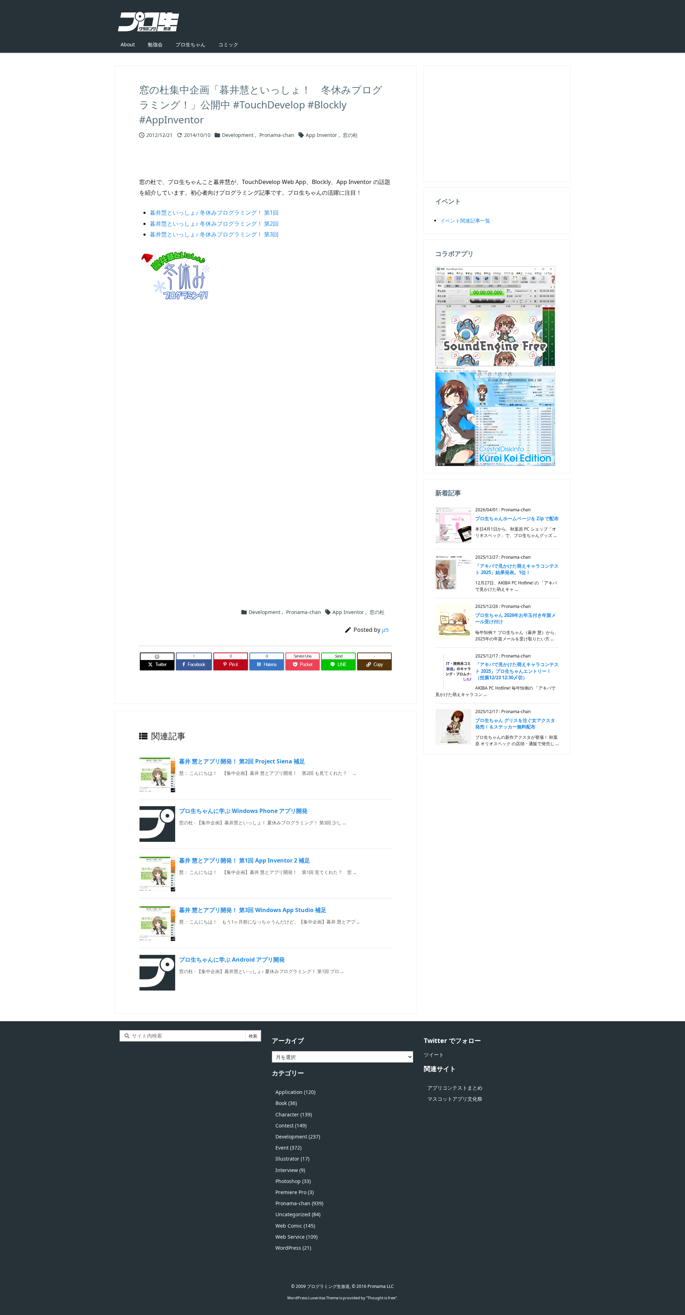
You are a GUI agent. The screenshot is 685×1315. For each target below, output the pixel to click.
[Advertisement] (265, 393)
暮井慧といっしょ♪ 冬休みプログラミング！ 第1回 (214, 212)
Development (238, 135)
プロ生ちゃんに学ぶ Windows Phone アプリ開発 (243, 811)
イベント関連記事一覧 (465, 220)
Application (295, 1092)
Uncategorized (297, 1214)
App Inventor (321, 135)
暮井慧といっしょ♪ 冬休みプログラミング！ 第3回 (214, 234)
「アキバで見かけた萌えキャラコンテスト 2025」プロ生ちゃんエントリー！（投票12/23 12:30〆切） (517, 670)
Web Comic (295, 1225)
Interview (290, 1170)
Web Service (296, 1236)
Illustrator (292, 1158)
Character (293, 1114)
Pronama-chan (276, 135)
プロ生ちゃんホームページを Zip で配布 (517, 518)
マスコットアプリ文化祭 (454, 1098)
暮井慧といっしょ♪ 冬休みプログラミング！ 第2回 (214, 223)
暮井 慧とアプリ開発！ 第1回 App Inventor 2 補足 (244, 860)
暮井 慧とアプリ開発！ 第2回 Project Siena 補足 (242, 761)
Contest (290, 1125)
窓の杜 (350, 135)
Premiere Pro (294, 1192)
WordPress (293, 1247)
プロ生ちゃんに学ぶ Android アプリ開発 (232, 959)
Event (288, 1147)
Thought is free (381, 1297)
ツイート (434, 1054)
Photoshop (293, 1181)
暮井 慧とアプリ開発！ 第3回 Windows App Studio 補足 (252, 910)
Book (286, 1103)
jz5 (385, 629)
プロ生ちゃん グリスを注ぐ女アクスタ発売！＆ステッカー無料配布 (515, 723)
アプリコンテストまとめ (454, 1087)
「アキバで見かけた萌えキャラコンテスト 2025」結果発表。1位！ (517, 569)
